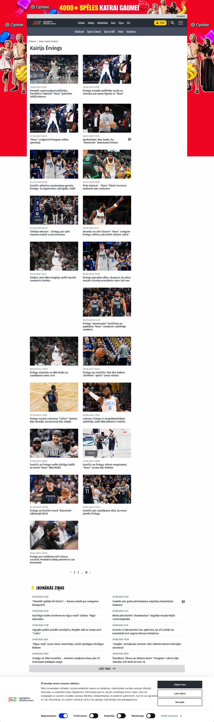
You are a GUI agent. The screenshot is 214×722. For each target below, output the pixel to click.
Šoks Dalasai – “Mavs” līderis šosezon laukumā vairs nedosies (104, 187)
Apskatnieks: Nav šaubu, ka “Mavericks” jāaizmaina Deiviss (100, 141)
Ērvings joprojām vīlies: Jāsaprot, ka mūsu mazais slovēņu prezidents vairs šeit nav (107, 279)
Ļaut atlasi (179, 693)
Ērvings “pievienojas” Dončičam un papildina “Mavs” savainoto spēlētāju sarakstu (104, 326)
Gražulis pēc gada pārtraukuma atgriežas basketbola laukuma (142, 603)
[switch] (93, 715)
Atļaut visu (180, 684)
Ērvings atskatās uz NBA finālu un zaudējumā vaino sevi (49, 374)
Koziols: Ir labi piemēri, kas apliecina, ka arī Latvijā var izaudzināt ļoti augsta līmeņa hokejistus (143, 631)
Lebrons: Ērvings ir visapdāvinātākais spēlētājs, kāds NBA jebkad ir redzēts (104, 420)
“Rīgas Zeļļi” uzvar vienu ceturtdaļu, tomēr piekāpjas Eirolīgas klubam (68, 646)
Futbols (81, 23)
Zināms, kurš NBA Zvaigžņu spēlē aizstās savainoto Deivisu (53, 279)
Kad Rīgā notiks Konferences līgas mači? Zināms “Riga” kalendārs (64, 617)
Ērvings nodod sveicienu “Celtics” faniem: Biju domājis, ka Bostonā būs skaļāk (54, 420)
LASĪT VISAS (104, 669)
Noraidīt (179, 702)
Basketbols (102, 23)
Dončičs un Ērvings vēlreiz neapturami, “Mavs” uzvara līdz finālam (105, 466)
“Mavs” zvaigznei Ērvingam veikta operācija (49, 141)
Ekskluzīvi (79, 31)
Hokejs (91, 23)
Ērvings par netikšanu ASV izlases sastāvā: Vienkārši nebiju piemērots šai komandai (52, 559)
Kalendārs (131, 31)
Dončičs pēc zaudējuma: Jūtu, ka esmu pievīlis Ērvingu (105, 512)
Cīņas (121, 23)
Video (120, 31)
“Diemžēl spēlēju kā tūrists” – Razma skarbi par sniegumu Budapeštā (65, 603)
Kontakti (181, 16)
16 (86, 572)
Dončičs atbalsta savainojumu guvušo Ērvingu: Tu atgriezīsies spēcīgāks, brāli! (52, 187)
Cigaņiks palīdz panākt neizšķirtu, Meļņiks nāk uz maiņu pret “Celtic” (66, 631)
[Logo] (44, 22)
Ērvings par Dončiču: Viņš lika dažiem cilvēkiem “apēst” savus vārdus (104, 374)
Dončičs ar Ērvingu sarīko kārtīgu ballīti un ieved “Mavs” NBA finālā (52, 466)
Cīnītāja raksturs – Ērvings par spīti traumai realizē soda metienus (50, 233)
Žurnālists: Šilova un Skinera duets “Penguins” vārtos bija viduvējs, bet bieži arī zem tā (145, 660)
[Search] (172, 22)
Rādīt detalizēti (169, 715)
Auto (113, 23)
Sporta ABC (109, 31)
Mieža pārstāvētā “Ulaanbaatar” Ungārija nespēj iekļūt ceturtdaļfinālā (143, 617)
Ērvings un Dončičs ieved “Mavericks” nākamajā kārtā (51, 512)
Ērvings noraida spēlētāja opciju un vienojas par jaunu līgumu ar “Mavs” (103, 92)
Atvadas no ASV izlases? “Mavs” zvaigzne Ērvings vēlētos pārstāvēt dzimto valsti (106, 233)
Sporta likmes (94, 31)
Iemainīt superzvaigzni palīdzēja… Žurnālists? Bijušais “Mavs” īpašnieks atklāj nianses (51, 93)
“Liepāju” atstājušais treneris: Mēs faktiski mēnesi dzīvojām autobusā (146, 646)
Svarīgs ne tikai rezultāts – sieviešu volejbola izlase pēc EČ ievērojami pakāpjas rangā (66, 660)
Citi (128, 23)
